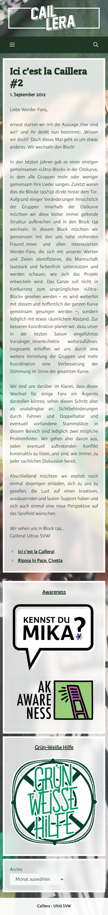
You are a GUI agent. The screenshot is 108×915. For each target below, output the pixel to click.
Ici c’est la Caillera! (36, 551)
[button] (95, 45)
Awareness (54, 592)
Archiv (16, 869)
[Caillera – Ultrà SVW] (54, 17)
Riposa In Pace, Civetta (40, 560)
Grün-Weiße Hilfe (54, 747)
